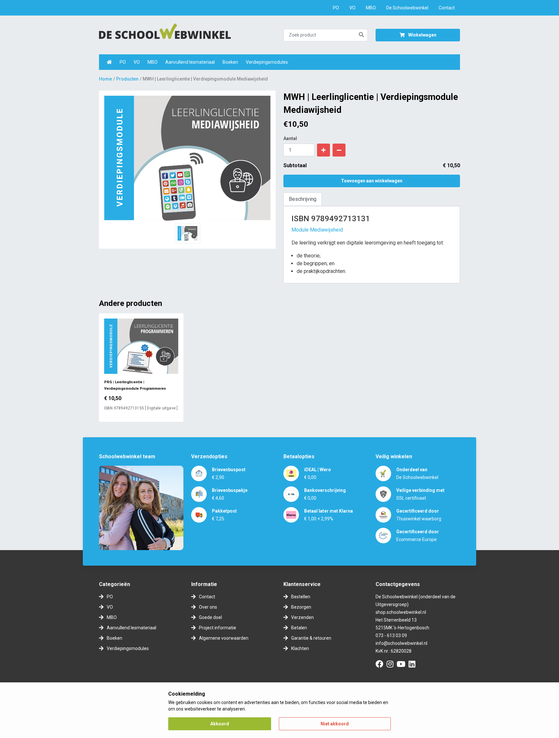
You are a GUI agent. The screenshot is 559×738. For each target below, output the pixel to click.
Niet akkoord (335, 723)
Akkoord (219, 723)
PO (336, 7)
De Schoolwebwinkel (407, 7)
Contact (447, 7)
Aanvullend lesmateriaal (190, 62)
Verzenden (302, 617)
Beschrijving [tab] (302, 199)
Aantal (290, 138)
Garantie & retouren (311, 638)
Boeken (230, 62)
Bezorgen (301, 607)
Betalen (299, 627)
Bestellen (300, 596)
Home (105, 78)
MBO (371, 7)
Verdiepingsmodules (267, 62)
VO (352, 7)
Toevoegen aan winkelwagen (371, 180)
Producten (127, 78)
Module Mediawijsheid (317, 230)
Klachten (300, 648)
